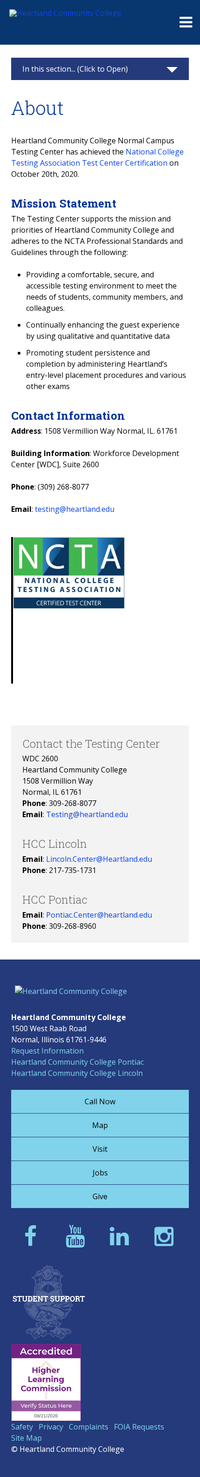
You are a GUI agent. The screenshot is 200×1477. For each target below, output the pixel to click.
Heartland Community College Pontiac (77, 1062)
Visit (100, 1149)
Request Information (47, 1051)
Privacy (51, 1427)
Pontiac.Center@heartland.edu (99, 915)
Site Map (26, 1438)
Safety (22, 1427)
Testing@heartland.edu (87, 814)
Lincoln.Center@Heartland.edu (99, 859)
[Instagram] (166, 1236)
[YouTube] (78, 1236)
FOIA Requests (139, 1427)
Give (100, 1196)
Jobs (100, 1173)
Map (100, 1125)
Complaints (88, 1427)
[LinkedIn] (122, 1236)
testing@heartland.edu (74, 509)
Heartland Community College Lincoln (77, 1073)
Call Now (100, 1101)
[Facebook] (33, 1236)
